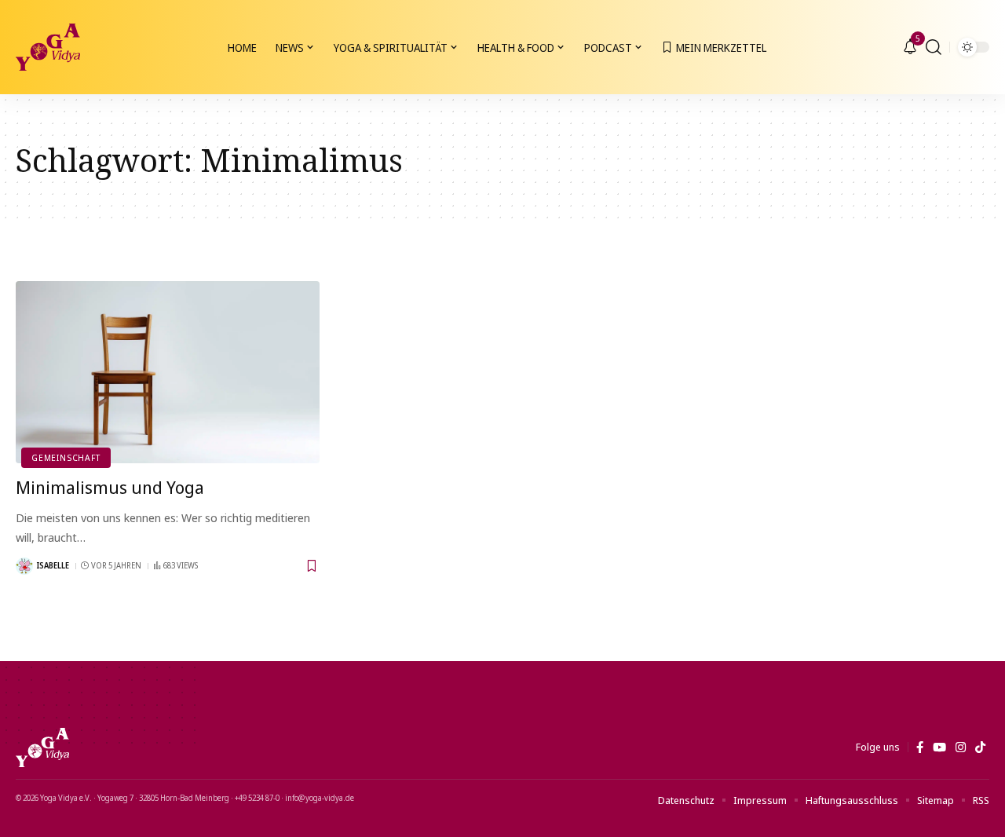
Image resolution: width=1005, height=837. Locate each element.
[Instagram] (961, 747)
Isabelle (53, 565)
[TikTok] (980, 747)
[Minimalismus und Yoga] (168, 372)
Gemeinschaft (65, 457)
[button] (933, 47)
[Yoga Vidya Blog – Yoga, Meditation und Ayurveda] (42, 747)
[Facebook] (919, 747)
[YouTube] (939, 747)
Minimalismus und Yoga (110, 487)
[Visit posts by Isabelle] (24, 566)
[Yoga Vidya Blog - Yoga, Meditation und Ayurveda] (48, 47)
